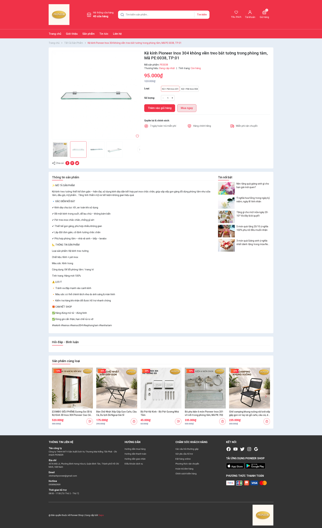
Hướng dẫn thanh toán (135, 454)
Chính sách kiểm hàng (186, 473)
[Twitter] (242, 449)
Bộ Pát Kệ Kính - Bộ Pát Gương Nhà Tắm (160, 413)
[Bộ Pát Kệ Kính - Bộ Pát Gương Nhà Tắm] (161, 388)
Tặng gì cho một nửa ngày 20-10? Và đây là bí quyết (252, 214)
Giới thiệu (72, 33)
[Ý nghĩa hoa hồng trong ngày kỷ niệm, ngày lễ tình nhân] (226, 202)
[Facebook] (228, 449)
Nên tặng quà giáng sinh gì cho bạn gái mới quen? (252, 185)
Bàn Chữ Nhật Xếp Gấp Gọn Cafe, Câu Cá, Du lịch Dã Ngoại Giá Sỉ (116, 413)
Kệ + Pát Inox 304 (189, 89)
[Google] (256, 449)
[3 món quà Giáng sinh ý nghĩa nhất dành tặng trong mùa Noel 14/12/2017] (226, 245)
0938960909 (54, 484)
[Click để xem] (96, 95)
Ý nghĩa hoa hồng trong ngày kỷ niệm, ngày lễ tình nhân (253, 200)
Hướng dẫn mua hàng (135, 449)
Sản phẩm (88, 33)
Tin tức (103, 33)
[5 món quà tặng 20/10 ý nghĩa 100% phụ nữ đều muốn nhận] (226, 231)
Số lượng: (149, 98)
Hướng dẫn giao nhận (135, 459)
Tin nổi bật (225, 177)
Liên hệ (117, 33)
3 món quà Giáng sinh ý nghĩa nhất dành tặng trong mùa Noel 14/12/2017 (253, 242)
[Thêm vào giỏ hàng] (134, 421)
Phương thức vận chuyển (187, 463)
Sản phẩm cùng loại (66, 361)
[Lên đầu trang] (316, 517)
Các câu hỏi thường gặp (187, 449)
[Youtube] (235, 449)
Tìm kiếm (202, 14)
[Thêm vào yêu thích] (137, 136)
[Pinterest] (72, 163)
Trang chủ (55, 33)
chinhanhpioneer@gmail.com (63, 476)
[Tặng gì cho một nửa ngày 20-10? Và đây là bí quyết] (226, 217)
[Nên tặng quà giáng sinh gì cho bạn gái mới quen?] (226, 188)
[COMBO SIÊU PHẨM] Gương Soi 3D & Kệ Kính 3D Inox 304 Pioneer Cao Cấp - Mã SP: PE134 (72, 413)
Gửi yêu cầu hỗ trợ (184, 454)
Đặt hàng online (183, 459)
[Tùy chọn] (90, 421)
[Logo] (263, 515)
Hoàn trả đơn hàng (184, 468)
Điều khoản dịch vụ (134, 463)
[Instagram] (249, 449)
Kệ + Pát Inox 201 (170, 89)
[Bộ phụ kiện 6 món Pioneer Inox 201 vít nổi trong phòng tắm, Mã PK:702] (205, 388)
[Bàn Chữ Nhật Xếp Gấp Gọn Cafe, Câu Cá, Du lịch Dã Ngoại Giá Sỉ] (116, 388)
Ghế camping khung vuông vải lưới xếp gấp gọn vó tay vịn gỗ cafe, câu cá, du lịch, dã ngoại (249, 413)
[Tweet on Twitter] (77, 163)
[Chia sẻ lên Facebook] (67, 163)
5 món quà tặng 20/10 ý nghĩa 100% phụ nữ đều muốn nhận (252, 228)
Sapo (101, 515)
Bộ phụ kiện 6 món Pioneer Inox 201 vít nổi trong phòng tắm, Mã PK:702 (204, 413)
